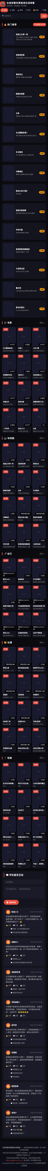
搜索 (44, 16)
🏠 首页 (4, 10)
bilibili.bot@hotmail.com (14, 1160)
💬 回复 (15, 925)
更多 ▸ (42, 323)
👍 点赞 (8, 925)
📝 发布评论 (11, 902)
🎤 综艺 (28, 10)
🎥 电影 (12, 10)
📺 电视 (20, 10)
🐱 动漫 (35, 10)
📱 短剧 (43, 10)
